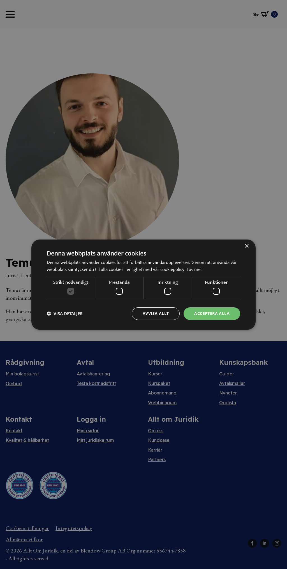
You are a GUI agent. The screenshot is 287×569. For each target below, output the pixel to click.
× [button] (246, 246)
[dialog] (143, 284)
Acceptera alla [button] (212, 313)
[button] (65, 313)
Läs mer (194, 269)
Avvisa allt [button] (156, 313)
